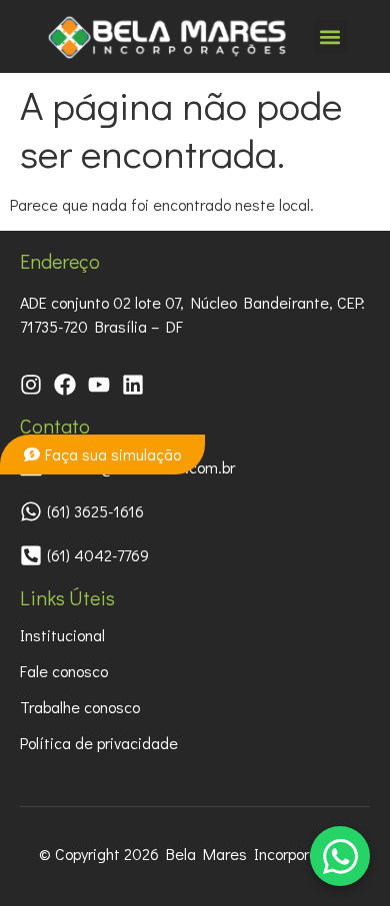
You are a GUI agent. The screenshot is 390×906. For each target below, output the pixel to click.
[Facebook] (65, 385)
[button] (330, 36)
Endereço (60, 261)
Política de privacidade (99, 742)
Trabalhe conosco (80, 706)
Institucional (62, 634)
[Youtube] (99, 385)
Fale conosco (64, 670)
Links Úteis (67, 597)
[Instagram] (31, 385)
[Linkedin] (133, 385)
